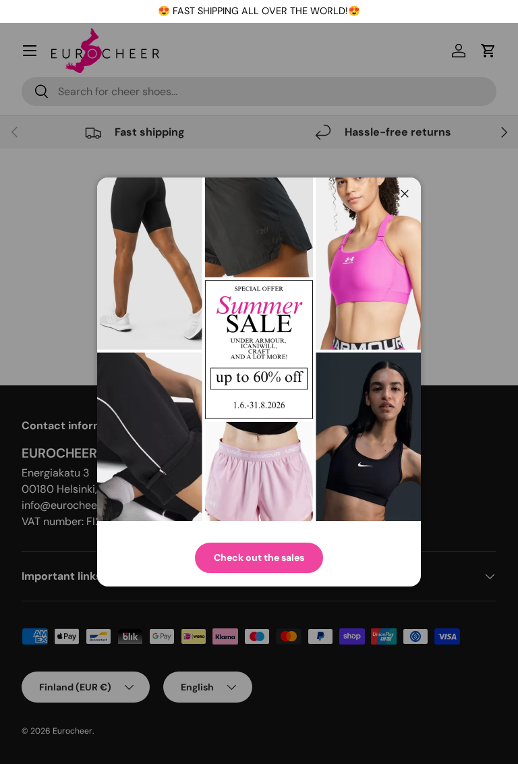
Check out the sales (259, 557)
